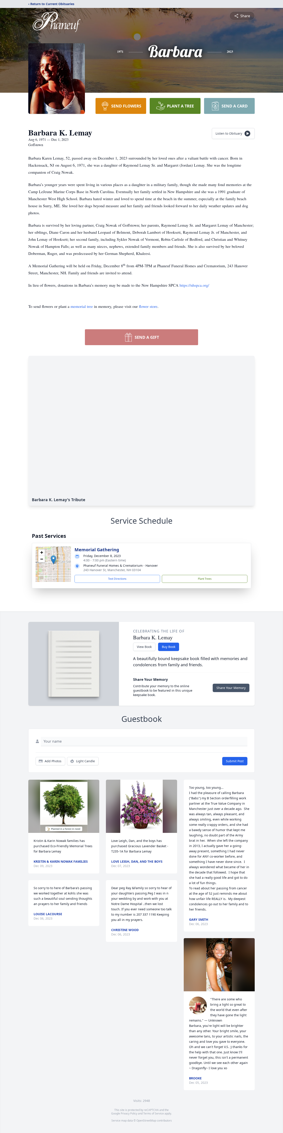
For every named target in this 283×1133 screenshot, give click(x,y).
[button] (53, 559)
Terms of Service (153, 1113)
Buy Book (168, 647)
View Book (144, 647)
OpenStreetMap (146, 1120)
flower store (148, 306)
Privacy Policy (129, 1113)
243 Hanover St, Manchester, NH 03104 (112, 570)
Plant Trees (205, 579)
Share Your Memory (231, 688)
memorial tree (82, 306)
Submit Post (235, 761)
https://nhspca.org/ (194, 285)
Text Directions (117, 579)
